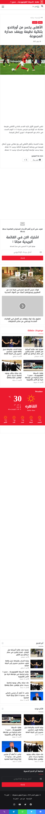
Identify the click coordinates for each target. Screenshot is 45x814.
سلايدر (35, 22)
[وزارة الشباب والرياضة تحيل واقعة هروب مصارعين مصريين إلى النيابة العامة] (12, 341)
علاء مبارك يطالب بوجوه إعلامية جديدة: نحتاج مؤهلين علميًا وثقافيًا (13, 375)
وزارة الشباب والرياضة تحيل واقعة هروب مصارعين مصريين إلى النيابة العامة (12, 351)
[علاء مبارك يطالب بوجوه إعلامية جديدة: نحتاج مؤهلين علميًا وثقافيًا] (12, 365)
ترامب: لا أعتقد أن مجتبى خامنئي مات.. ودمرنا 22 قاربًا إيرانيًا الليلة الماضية (17, 695)
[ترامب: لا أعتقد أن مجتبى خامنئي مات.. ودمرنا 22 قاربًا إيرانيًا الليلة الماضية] (36, 696)
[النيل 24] (35, 7)
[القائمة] (3, 7)
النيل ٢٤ (6, 795)
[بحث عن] (42, 7)
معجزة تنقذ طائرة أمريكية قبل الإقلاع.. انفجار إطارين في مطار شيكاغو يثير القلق (33, 351)
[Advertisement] (22, 99)
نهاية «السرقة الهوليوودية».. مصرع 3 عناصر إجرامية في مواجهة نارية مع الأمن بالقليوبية (34, 376)
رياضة (32, 17)
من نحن (22, 798)
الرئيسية (38, 17)
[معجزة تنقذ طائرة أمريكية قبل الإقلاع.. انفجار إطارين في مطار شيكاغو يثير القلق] (33, 341)
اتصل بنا (15, 798)
